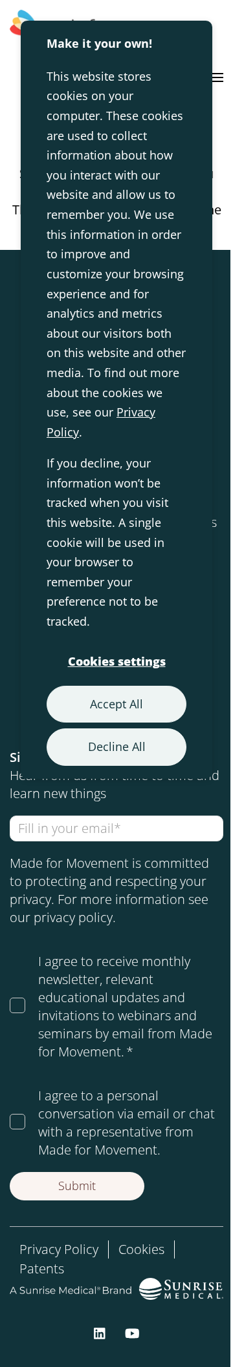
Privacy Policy (58, 1249)
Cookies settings (117, 661)
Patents (41, 1268)
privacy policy (73, 917)
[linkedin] (99, 1332)
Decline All (117, 746)
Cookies (141, 1249)
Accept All (116, 704)
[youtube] (132, 1332)
